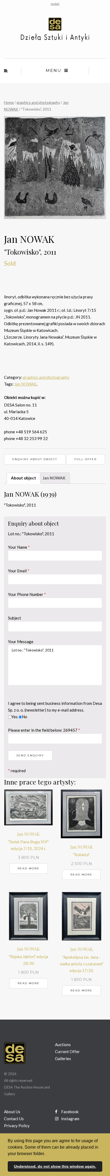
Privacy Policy (17, 1125)
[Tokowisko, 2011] (55, 167)
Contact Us (14, 1118)
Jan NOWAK (25, 384)
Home (9, 102)
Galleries (63, 1058)
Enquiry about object (34, 459)
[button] (47, 1154)
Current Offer (67, 1051)
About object (23, 477)
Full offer (85, 459)
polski (55, 4)
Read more (29, 868)
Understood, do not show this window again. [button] (55, 1166)
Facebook (69, 1111)
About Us (12, 1111)
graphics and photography (38, 102)
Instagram (69, 1118)
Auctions (63, 1044)
